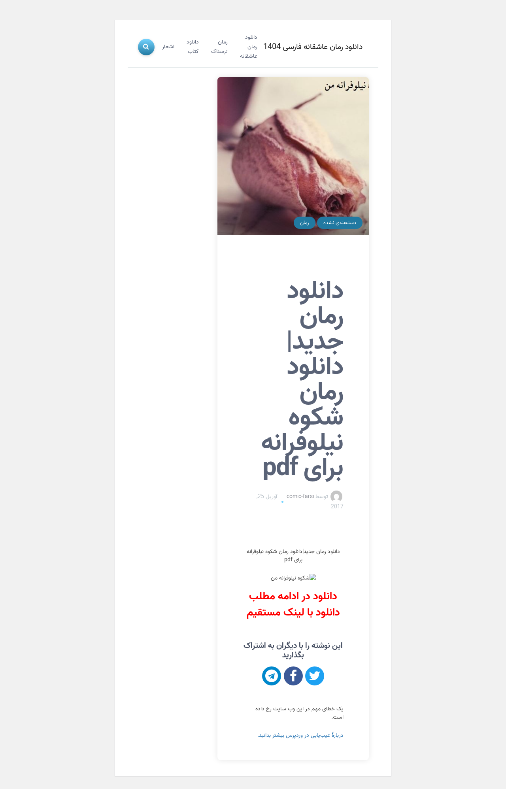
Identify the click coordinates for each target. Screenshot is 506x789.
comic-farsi (300, 496)
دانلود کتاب (193, 47)
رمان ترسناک (219, 47)
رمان (304, 223)
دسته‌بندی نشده (339, 223)
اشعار (168, 46)
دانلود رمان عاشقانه (248, 47)
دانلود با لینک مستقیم (293, 612)
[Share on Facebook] (293, 675)
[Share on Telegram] (271, 675)
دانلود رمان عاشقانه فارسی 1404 (313, 47)
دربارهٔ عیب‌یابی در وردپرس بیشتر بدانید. (300, 735)
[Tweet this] (314, 675)
